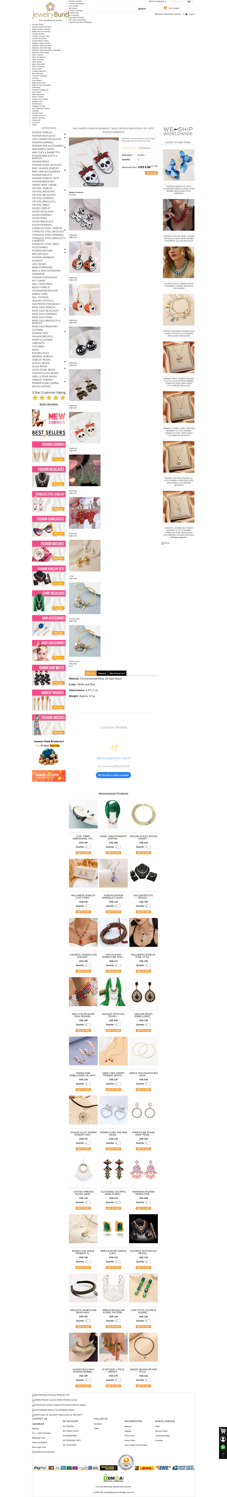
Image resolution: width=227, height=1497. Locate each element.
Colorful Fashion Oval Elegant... (83, 956)
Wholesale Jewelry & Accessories (117, 1487)
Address (35, 1429)
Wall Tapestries (38, 94)
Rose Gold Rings (42, 317)
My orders (68, 1426)
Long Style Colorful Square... (143, 1311)
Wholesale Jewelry (172, 14)
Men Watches (37, 73)
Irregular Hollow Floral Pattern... (113, 1311)
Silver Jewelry (37, 55)
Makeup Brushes (39, 83)
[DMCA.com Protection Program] (114, 1481)
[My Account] (223, 1439)
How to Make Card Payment (135, 1445)
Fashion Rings (38, 24)
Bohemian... (73, 491)
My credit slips (70, 1431)
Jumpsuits (36, 120)
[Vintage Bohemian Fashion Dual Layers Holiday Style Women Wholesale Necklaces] (179, 310)
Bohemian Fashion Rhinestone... (143, 1193)
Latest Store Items (178, 142)
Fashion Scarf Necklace (42, 27)
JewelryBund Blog (162, 1436)
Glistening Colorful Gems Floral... (113, 1193)
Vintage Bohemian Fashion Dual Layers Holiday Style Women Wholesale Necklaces (179, 333)
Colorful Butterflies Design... (143, 1252)
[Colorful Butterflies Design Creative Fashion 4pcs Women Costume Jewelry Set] (143, 1230)
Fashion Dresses (39, 115)
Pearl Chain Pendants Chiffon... (113, 837)
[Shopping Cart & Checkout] (223, 1431)
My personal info (72, 1440)
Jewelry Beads (41, 360)
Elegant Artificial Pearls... (113, 1015)
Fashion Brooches (39, 38)
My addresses (70, 1436)
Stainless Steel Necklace (42, 45)
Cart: (170, 8)
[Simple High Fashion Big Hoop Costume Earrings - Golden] (143, 1052)
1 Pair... (72, 576)
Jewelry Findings (42, 380)
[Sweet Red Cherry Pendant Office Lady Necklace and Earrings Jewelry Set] (113, 1052)
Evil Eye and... (74, 619)
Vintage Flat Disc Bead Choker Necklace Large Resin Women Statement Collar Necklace (178, 238)
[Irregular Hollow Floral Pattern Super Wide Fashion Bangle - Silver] (113, 1289)
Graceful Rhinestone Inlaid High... (83, 1311)
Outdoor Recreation (40, 99)
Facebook (98, 1424)
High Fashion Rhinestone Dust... (113, 956)
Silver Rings (37, 62)
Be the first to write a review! (113, 775)
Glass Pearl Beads (43, 370)
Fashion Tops (37, 113)
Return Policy (129, 1440)
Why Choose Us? (117, 673)
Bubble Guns (37, 101)
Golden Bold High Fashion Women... (83, 1370)
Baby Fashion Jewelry (41, 29)
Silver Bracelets (38, 64)
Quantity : (126, 159)
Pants (34, 125)
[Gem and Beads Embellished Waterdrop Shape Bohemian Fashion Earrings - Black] (143, 993)
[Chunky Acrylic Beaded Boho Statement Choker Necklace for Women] (179, 263)
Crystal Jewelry (42, 188)
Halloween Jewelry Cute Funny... (83, 896)
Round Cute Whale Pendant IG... (83, 1252)
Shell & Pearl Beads (44, 376)
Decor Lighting (41, 386)
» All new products (178, 537)
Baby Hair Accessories (41, 31)
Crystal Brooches (43, 191)
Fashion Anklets (38, 34)
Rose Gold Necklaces (45, 310)
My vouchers (69, 1445)
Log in (192, 14)
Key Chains (36, 92)
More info (90, 673)
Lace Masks (37, 80)
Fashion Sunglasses (40, 90)
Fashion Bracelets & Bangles (80, 22)
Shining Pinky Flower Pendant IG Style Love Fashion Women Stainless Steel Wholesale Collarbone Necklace (178, 382)
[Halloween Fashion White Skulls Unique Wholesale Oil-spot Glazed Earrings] (85, 233)
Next (71, 666)
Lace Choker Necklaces (46, 139)
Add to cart (83, 853)
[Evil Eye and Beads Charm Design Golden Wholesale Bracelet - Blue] (85, 616)
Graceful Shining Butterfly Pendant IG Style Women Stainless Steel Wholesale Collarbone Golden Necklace (178, 531)
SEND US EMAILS (39, 1443)
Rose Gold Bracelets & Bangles (46, 321)
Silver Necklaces (39, 57)
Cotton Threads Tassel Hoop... (83, 1193)
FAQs (157, 1426)
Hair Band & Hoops (76, 17)
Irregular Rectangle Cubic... (113, 1252)
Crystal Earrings (43, 198)
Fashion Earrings (75, 10)
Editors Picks (40, 353)
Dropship (159, 1440)
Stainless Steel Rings (40, 52)
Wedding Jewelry (42, 356)
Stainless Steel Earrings (41, 48)
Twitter (96, 1429)
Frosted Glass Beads (45, 373)
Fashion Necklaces (76, 3)
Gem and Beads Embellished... (143, 1015)
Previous (72, 195)
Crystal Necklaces (44, 195)
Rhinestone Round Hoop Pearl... (143, 1133)
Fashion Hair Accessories (48, 146)
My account (70, 1421)
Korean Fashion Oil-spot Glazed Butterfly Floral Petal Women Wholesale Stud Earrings (179, 189)
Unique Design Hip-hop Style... (143, 1370)
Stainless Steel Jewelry (41, 43)
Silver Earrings (38, 59)
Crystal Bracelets (44, 201)
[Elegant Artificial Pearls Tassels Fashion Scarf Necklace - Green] (113, 993)
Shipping (102, 673)
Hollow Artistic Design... (143, 896)
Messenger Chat (39, 1447)
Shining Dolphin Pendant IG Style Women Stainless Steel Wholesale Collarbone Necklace (179, 481)
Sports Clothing (38, 118)
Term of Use (129, 1436)
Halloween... (74, 235)
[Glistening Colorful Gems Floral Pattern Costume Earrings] (113, 1171)
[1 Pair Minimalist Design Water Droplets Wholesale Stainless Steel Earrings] (85, 574)
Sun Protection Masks (41, 108)
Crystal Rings (40, 205)
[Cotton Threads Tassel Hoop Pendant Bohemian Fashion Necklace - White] (83, 1171)
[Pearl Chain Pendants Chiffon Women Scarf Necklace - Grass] (113, 815)
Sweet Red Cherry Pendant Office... (113, 1074)
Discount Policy (161, 1431)
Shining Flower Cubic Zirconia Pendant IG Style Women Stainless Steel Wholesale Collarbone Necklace (179, 431)
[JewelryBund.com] (50, 18)
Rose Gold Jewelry (44, 307)
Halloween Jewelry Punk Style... (143, 956)
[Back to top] (223, 1455)
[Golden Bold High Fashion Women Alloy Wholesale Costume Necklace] (83, 1348)
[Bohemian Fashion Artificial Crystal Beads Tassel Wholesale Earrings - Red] (85, 531)
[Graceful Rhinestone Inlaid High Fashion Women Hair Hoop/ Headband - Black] (83, 1289)
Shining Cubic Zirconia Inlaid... (113, 1133)
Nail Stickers (37, 104)
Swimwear (36, 87)
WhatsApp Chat (38, 1438)
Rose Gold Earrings (44, 314)
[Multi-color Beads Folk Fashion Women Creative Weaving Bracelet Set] (83, 993)
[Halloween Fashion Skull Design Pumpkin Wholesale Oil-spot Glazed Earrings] (85, 275)
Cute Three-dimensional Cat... (83, 837)
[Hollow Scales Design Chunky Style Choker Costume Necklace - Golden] (143, 815)
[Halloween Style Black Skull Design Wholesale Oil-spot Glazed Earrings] (85, 361)
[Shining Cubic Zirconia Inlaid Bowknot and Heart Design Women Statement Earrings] (113, 1111)
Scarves (35, 78)
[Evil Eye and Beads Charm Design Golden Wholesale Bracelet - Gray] (85, 659)
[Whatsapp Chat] (223, 1447)
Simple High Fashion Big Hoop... (143, 1074)
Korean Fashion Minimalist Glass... (113, 896)
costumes (36, 122)
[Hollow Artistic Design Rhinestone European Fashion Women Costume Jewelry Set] (143, 875)
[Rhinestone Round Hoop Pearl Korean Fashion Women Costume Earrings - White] (143, 1111)
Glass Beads (40, 366)
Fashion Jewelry (75, 1)
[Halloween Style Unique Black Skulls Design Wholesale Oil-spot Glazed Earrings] (85, 403)
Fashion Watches (39, 71)
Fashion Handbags (39, 76)
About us (128, 1426)
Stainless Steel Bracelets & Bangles (46, 50)
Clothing (35, 111)
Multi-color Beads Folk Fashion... (83, 1015)
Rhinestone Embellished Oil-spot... (83, 1074)
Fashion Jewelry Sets (41, 36)
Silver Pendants (38, 66)
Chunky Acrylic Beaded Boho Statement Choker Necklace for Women (179, 286)
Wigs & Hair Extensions (41, 85)
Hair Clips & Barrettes (77, 20)
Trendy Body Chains (40, 41)
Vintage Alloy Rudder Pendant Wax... (83, 1133)
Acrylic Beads (41, 363)
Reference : (127, 155)
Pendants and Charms (45, 383)
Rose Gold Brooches (45, 326)
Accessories (37, 69)
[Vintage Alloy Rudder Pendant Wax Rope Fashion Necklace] (83, 1111)
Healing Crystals (38, 106)
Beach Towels (37, 97)
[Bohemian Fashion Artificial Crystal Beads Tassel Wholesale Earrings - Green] (85, 489)
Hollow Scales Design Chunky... (143, 837)
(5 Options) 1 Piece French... (113, 1370)
